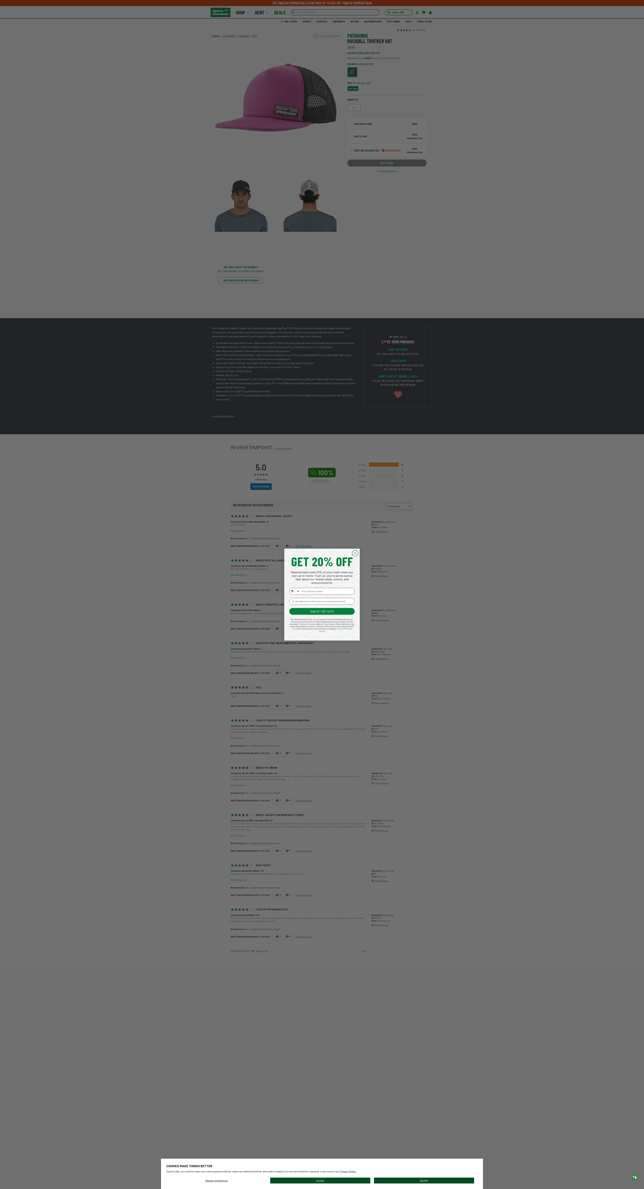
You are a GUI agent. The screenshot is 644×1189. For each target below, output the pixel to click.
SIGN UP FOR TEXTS (322, 611)
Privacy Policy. (348, 1171)
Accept (320, 1180)
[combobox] (294, 591)
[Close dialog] (355, 553)
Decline (424, 1180)
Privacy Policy (343, 628)
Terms (322, 631)
